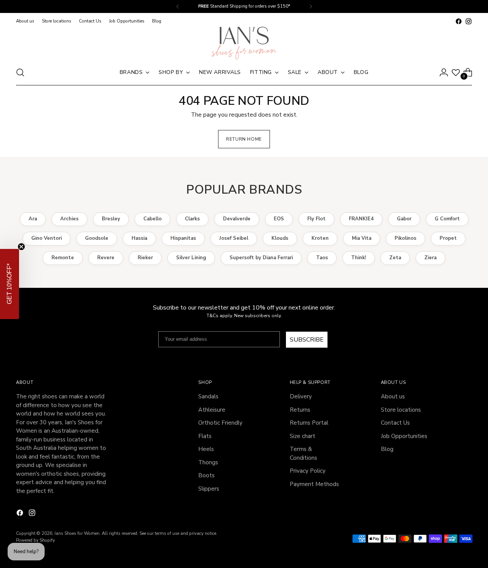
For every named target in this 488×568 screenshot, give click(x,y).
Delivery (301, 396)
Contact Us (395, 423)
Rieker (145, 257)
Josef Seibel (233, 238)
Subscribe (307, 339)
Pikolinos (405, 238)
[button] (9, 284)
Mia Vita (361, 238)
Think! (358, 257)
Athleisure (211, 410)
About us (393, 396)
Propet (448, 238)
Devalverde (236, 218)
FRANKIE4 (361, 218)
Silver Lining (191, 257)
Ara (33, 218)
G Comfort (447, 218)
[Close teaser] (21, 246)
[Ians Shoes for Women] (244, 43)
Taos (322, 257)
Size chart (302, 436)
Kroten (320, 238)
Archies (69, 218)
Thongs (208, 462)
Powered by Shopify (35, 540)
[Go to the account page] (443, 72)
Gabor (404, 218)
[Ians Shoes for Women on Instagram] (468, 21)
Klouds (279, 238)
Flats (205, 436)
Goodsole (96, 238)
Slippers (208, 489)
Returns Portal (309, 423)
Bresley (111, 218)
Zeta (395, 257)
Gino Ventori (46, 238)
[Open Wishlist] (456, 72)
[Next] (310, 6)
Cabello (152, 218)
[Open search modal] (20, 72)
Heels (206, 449)
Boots (206, 475)
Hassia (139, 238)
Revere (105, 257)
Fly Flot (316, 218)
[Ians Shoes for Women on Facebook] (458, 21)
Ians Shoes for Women (77, 533)
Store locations (401, 410)
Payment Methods (314, 484)
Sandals (208, 396)
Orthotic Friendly (220, 423)
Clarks (192, 218)
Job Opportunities (404, 436)
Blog (387, 449)
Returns (300, 410)
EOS (279, 218)
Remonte (62, 257)
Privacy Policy (308, 471)
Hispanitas (183, 238)
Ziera (430, 257)
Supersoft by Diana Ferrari (261, 257)
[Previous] (177, 6)
